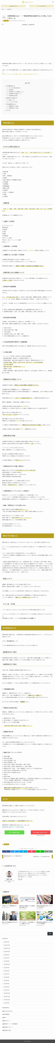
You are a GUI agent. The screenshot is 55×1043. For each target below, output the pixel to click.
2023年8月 (6, 971)
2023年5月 (6, 980)
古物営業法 (6, 20)
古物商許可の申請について (15, 93)
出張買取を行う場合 (13, 108)
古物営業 (11, 90)
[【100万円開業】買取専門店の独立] (27, 2)
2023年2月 (6, 990)
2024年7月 (6, 958)
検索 (50, 933)
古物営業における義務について (16, 91)
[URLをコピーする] (49, 851)
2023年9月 (6, 967)
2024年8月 (6, 955)
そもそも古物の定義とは (14, 88)
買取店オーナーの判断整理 (10, 1024)
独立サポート (7, 1020)
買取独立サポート (8, 1027)
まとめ (8, 110)
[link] (19, 879)
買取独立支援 (7, 1030)
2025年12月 (7, 945)
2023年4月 (6, 983)
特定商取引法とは (11, 104)
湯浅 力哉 (9, 879)
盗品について (12, 100)
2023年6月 (6, 977)
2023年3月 (6, 987)
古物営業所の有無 (13, 95)
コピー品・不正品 (13, 102)
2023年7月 (6, 974)
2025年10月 (7, 951)
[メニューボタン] (53, 2)
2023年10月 (7, 964)
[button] (6, 851)
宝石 (5, 1017)
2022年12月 (7, 993)
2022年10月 (7, 999)
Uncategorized (8, 1011)
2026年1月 (6, 942)
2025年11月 (7, 948)
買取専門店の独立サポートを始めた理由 (13, 827)
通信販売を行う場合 (13, 106)
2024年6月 (6, 961)
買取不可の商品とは (12, 98)
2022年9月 (6, 1003)
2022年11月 (7, 996)
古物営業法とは (11, 86)
